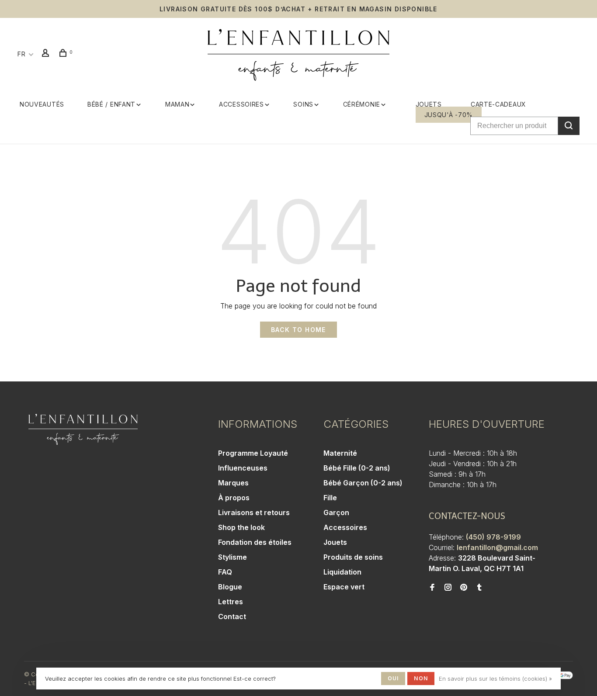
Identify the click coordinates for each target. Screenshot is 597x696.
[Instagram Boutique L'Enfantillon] (447, 587)
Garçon (336, 512)
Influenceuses (242, 468)
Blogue (230, 586)
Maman (177, 104)
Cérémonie (361, 104)
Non (421, 678)
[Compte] (47, 54)
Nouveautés (42, 104)
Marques (233, 482)
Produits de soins (353, 557)
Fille (330, 497)
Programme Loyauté (253, 453)
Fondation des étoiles (255, 542)
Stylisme (232, 557)
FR (21, 54)
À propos (234, 497)
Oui (393, 678)
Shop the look (241, 527)
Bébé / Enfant (111, 104)
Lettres (230, 601)
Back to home (298, 329)
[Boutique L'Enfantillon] (83, 429)
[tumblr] (479, 587)
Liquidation (342, 572)
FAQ (225, 572)
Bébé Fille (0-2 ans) (356, 468)
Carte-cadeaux (498, 104)
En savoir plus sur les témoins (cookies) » (495, 678)
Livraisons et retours (254, 512)
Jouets (429, 104)
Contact (232, 616)
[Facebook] (432, 587)
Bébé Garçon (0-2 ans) (363, 482)
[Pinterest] (463, 587)
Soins (303, 104)
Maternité (340, 453)
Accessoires (241, 104)
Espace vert (343, 586)
